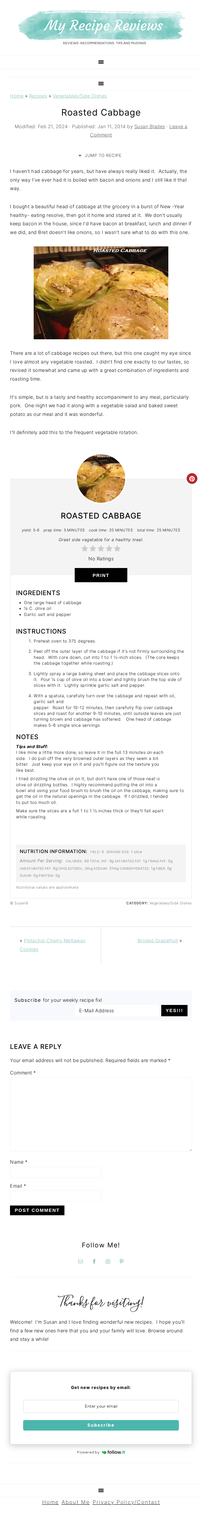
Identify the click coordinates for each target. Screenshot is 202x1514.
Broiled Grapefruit (158, 940)
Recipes (38, 96)
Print (101, 575)
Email (18, 1186)
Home (16, 96)
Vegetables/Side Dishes (80, 96)
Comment (23, 1072)
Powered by (88, 1452)
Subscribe (101, 1425)
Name (18, 1162)
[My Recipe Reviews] (101, 43)
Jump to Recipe (102, 155)
